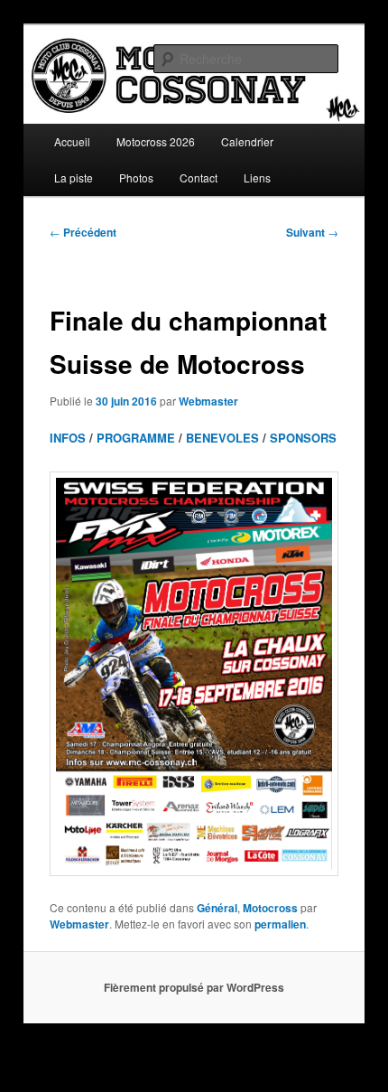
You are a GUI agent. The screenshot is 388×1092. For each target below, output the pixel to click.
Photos (136, 177)
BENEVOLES (222, 437)
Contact (198, 177)
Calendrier (247, 141)
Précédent (83, 232)
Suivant (312, 232)
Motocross (270, 908)
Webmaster (208, 401)
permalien (280, 924)
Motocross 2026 (155, 141)
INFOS (68, 437)
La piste (73, 177)
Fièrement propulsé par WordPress (194, 987)
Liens (257, 177)
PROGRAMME (136, 437)
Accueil (72, 141)
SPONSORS (303, 437)
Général (217, 908)
